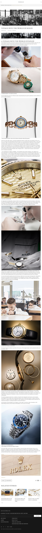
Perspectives (9, 5)
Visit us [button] (2, 454)
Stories (5, 5)
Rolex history (8, 480)
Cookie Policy (14, 518)
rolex (3, 480)
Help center (3, 518)
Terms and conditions (16, 521)
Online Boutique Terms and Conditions (20, 523)
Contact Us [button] (3, 477)
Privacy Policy (15, 520)
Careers (2, 520)
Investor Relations (5, 521)
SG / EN (11, 526)
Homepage (2, 5)
